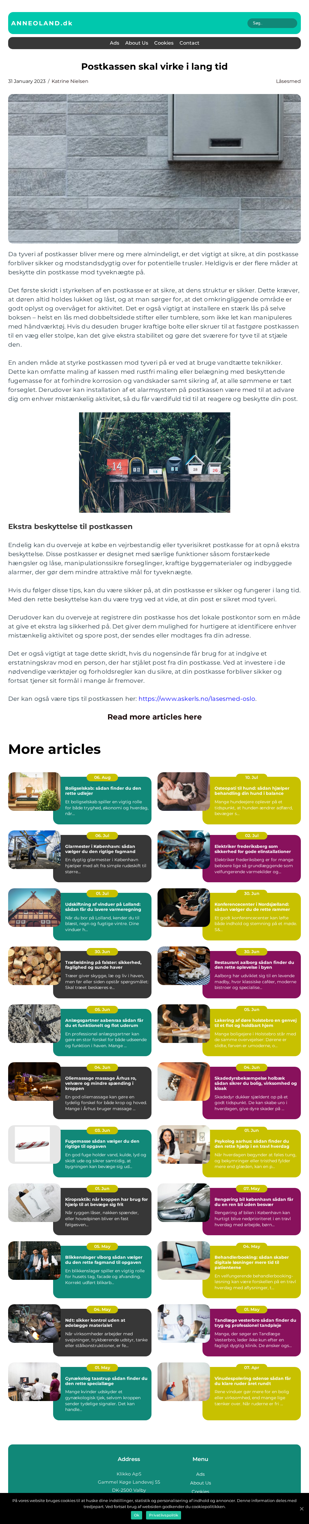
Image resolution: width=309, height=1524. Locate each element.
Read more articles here (154, 716)
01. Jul (102, 893)
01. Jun (251, 1130)
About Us (136, 43)
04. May (251, 1246)
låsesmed (288, 81)
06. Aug (102, 777)
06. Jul (102, 835)
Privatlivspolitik (163, 1515)
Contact (189, 43)
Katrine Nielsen (70, 81)
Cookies (164, 43)
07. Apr (251, 1367)
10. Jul (251, 777)
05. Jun (102, 1009)
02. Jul (252, 835)
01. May (252, 1309)
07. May (252, 1188)
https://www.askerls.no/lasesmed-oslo (197, 698)
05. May (102, 1246)
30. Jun (252, 893)
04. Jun (102, 1067)
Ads (114, 43)
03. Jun (102, 1130)
